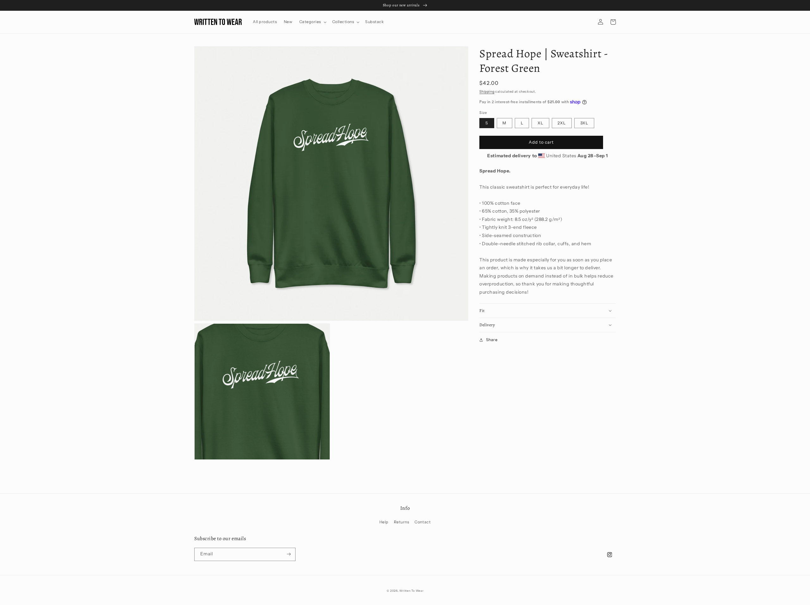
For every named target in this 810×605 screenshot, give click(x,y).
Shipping (486, 92)
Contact (422, 522)
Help (384, 522)
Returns (401, 522)
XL (540, 123)
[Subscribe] (289, 554)
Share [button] (491, 339)
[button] (312, 22)
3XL (584, 123)
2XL (562, 123)
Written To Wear (411, 590)
